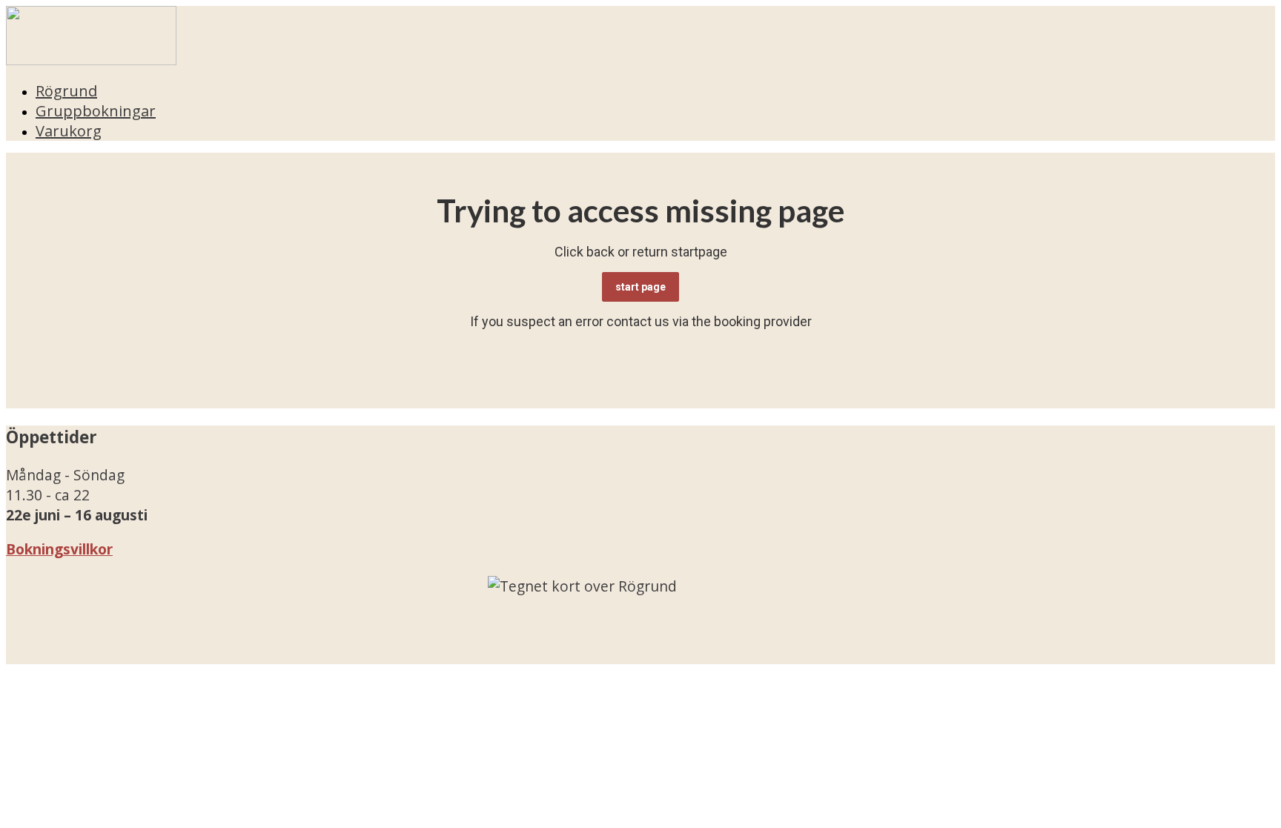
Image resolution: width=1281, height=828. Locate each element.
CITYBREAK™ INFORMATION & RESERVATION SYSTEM (547, 654)
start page (640, 287)
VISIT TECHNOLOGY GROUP (115, 654)
